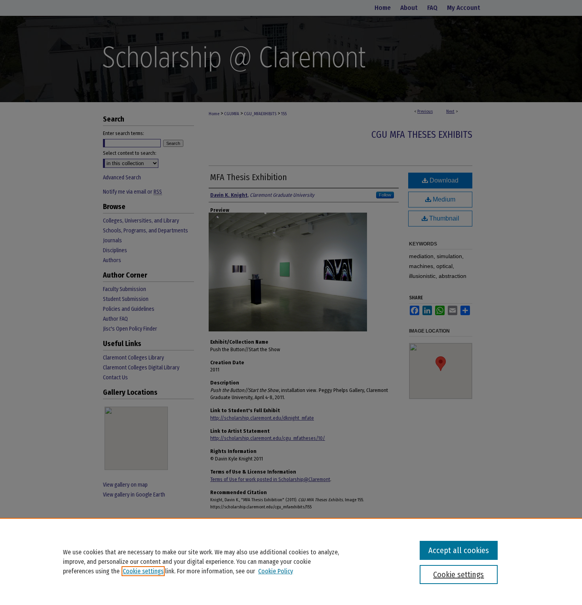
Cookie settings (143, 571)
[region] (291, 561)
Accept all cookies (458, 550)
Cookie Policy (275, 571)
